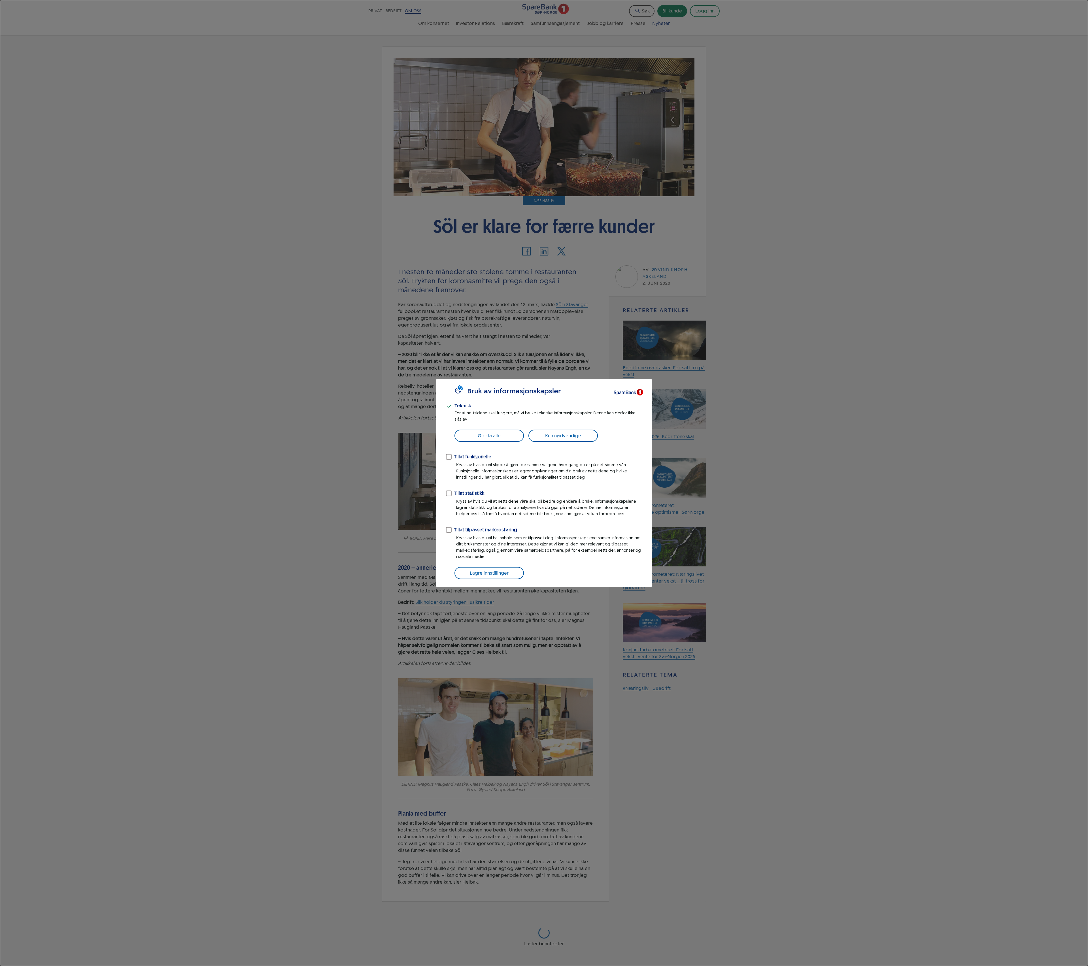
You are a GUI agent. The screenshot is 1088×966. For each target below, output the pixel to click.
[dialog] (544, 483)
